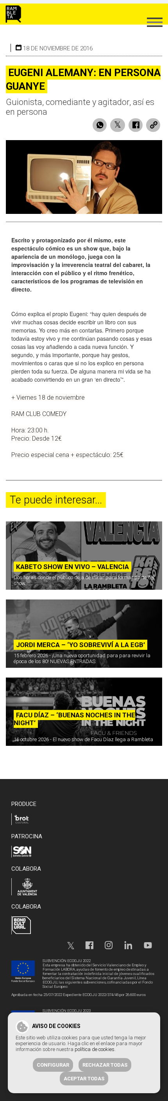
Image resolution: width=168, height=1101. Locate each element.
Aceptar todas (84, 1078)
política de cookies (94, 1049)
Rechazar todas (104, 1065)
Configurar (53, 1065)
